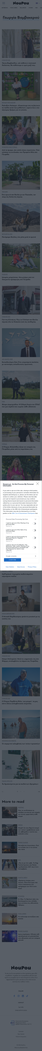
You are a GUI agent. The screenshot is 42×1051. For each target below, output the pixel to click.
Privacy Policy (32, 567)
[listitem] (21, 519)
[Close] (38, 484)
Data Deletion (10, 567)
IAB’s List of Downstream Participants (23, 513)
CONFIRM (12, 560)
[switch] (34, 524)
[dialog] (21, 525)
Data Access (21, 567)
